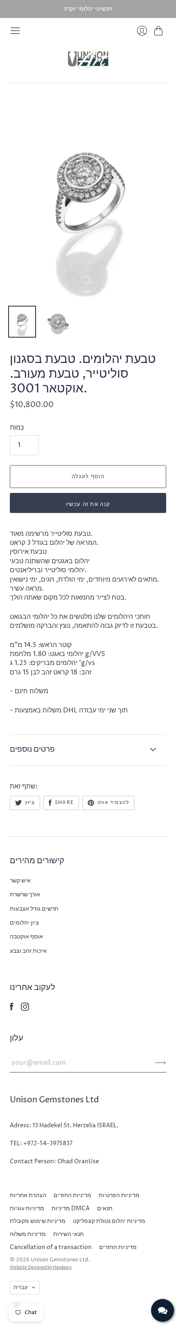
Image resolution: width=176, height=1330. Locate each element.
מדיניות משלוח (28, 1234)
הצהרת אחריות (28, 1195)
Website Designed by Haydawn (41, 1267)
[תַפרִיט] (15, 30)
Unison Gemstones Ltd (59, 1259)
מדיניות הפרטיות (119, 1195)
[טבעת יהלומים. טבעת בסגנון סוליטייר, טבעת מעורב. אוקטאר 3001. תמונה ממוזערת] (22, 321)
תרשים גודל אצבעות (34, 909)
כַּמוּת (17, 427)
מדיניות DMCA (71, 1208)
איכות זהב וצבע (28, 951)
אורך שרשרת (25, 894)
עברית (21, 1287)
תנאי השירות (68, 1234)
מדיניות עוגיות (27, 1208)
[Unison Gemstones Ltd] (88, 59)
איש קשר (20, 880)
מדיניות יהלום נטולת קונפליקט (109, 1221)
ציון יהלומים (24, 923)
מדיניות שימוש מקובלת (37, 1221)
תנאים (105, 1208)
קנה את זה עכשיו (88, 504)
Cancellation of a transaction (51, 1247)
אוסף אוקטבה (26, 936)
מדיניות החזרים (72, 1195)
